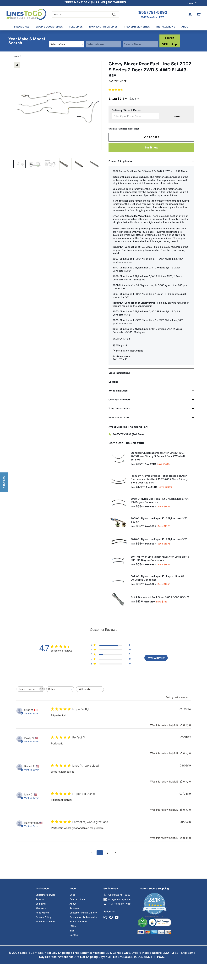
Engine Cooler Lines (49, 26)
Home (16, 56)
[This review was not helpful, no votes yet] (187, 725)
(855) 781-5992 (152, 12)
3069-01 (117, 258)
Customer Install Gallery (83, 912)
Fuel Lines (76, 26)
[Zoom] (17, 65)
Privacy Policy (43, 917)
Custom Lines (77, 899)
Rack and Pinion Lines (103, 26)
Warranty (41, 908)
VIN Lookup (169, 44)
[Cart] (198, 14)
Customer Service (45, 894)
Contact (74, 935)
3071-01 (117, 285)
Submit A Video (78, 921)
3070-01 (117, 267)
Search (169, 37)
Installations (165, 26)
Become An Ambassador (83, 917)
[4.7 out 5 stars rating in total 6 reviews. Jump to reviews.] (116, 89)
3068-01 (117, 276)
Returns (40, 899)
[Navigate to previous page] (92, 852)
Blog (72, 930)
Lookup (177, 116)
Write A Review (156, 657)
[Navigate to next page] (115, 852)
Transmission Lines (137, 26)
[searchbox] (27, 689)
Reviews (74, 908)
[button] (4, 482)
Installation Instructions (129, 350)
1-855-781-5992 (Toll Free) (128, 434)
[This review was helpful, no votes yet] (181, 725)
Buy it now (151, 147)
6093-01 (117, 294)
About (185, 26)
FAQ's (73, 926)
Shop (72, 894)
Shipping (113, 129)
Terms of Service (45, 921)
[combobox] (66, 44)
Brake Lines (21, 26)
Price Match (42, 912)
